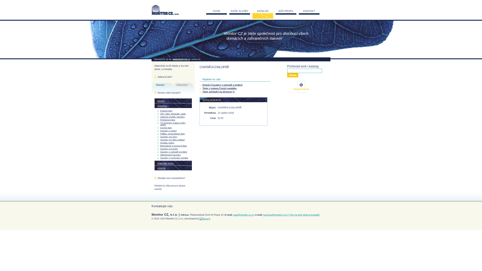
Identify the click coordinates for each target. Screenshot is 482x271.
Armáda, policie (167, 143)
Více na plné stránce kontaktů (304, 215)
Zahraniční (182, 85)
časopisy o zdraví (168, 131)
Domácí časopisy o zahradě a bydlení (222, 85)
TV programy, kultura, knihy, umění (173, 124)
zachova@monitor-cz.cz (275, 215)
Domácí (160, 85)
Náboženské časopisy (170, 155)
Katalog (263, 11)
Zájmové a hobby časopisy (172, 117)
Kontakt (309, 11)
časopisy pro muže (169, 149)
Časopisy (162, 106)
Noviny (161, 101)
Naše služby (240, 11)
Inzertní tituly (166, 128)
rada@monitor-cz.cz (243, 215)
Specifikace (212, 100)
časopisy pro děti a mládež (172, 140)
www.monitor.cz (181, 59)
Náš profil (286, 11)
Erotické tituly (166, 111)
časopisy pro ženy (168, 137)
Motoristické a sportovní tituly (173, 146)
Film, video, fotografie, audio (173, 114)
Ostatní (161, 168)
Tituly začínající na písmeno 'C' (218, 92)
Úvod (216, 11)
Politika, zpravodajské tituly (172, 134)
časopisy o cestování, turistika (174, 158)
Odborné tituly (165, 163)
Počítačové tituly (167, 120)
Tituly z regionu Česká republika (219, 88)
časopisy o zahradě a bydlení (173, 152)
